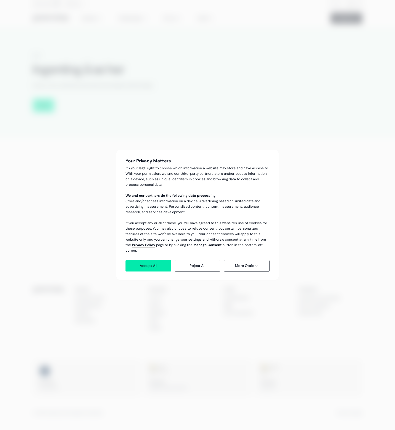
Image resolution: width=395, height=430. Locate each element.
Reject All (197, 265)
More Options (246, 265)
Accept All (148, 265)
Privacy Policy (143, 245)
